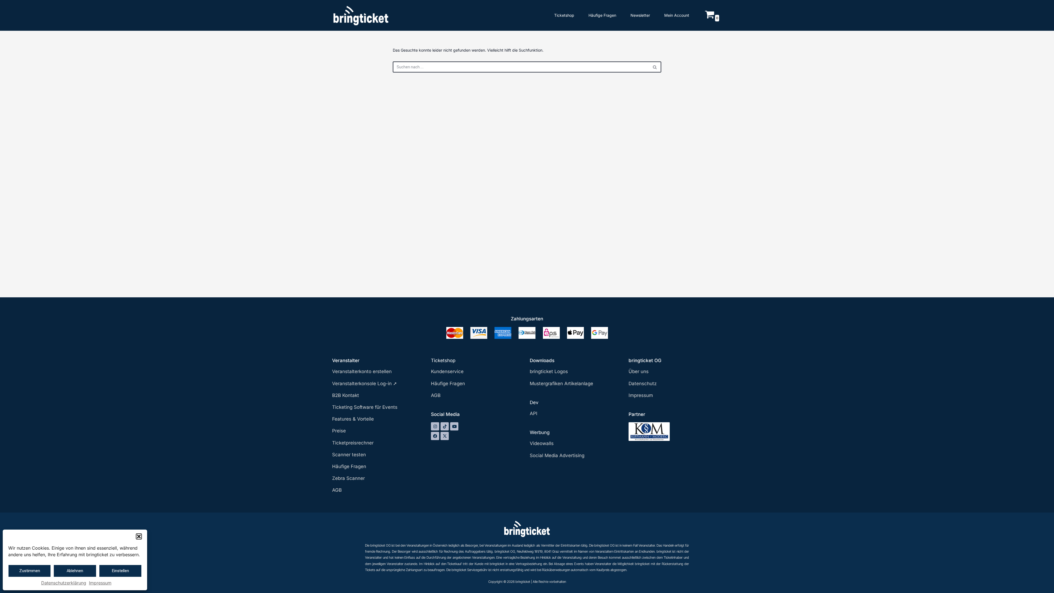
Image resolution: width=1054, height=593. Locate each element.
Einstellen (120, 570)
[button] (139, 536)
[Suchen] (655, 66)
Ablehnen (75, 570)
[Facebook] (435, 436)
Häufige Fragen (602, 15)
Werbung (540, 432)
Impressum (100, 583)
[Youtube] (454, 426)
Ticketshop (564, 15)
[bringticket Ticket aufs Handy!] (360, 15)
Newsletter (640, 15)
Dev (534, 402)
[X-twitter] (445, 436)
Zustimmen (29, 570)
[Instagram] (435, 426)
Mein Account (676, 15)
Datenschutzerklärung (63, 583)
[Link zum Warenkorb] (709, 17)
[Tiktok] (445, 426)
